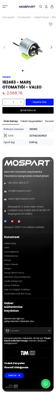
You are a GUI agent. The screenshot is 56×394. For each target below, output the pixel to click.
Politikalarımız (11, 255)
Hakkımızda (10, 243)
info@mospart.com (19, 191)
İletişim (7, 268)
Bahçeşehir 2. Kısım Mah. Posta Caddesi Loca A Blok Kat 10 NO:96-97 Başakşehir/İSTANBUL (29, 210)
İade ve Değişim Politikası (17, 289)
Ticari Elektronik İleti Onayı (17, 293)
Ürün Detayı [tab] (11, 121)
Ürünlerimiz (24, 17)
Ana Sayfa (8, 17)
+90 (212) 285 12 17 (18, 183)
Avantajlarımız (11, 251)
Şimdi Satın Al (28, 110)
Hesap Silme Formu (14, 272)
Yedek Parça (41, 17)
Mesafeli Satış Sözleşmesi (17, 276)
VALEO (6, 77)
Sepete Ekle (40, 102)
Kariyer (7, 260)
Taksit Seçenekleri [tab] (31, 121)
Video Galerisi (11, 264)
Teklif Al (12, 375)
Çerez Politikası (12, 285)
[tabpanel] (28, 136)
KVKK (6, 247)
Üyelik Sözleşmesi (13, 281)
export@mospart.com (21, 198)
